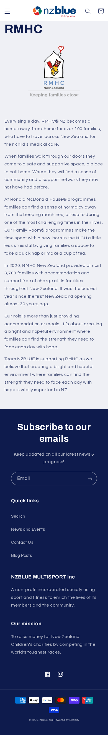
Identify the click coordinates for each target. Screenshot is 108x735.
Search (18, 516)
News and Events (28, 529)
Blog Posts (21, 555)
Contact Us (22, 542)
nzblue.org (46, 720)
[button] (7, 11)
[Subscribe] (90, 478)
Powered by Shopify (66, 720)
